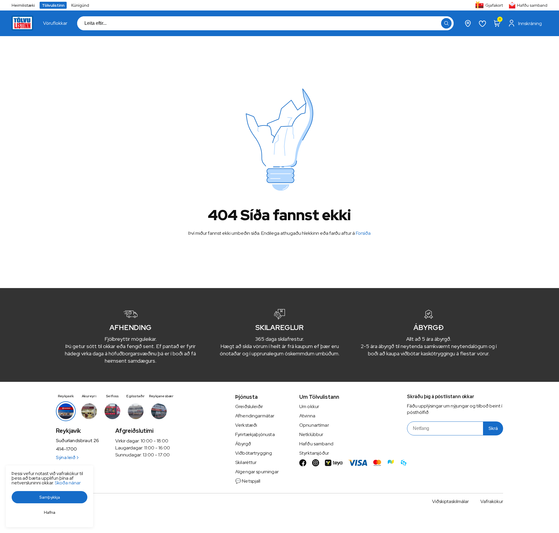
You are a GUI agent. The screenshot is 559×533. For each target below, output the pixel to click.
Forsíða (363, 233)
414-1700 (66, 449)
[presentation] (55, 23)
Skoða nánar (68, 483)
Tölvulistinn (53, 5)
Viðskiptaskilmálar (450, 501)
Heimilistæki (23, 5)
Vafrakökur (491, 501)
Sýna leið (65, 457)
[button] (446, 23)
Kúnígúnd (80, 5)
